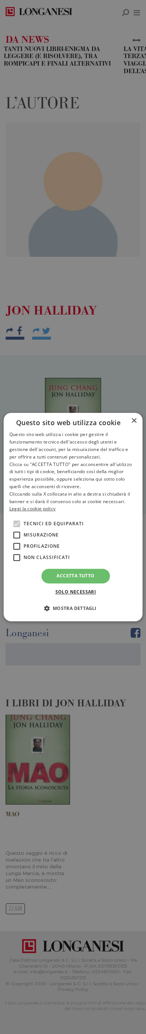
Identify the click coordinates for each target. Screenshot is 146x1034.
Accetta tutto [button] (75, 575)
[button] (72, 608)
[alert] (73, 517)
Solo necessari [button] (75, 592)
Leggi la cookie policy (32, 509)
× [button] (134, 421)
